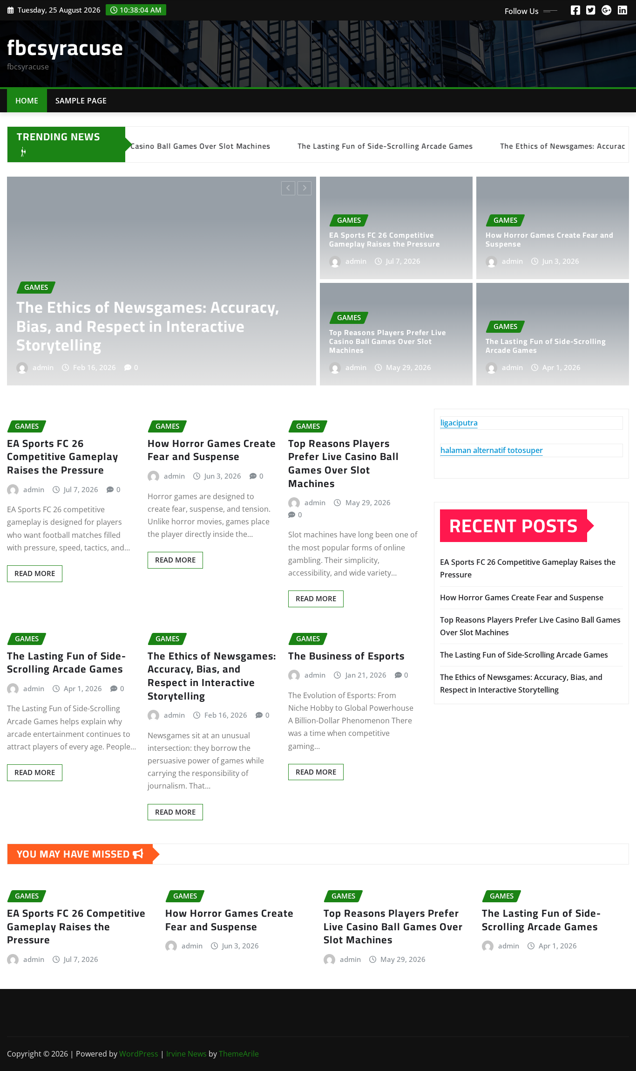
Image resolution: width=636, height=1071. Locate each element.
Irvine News (186, 1054)
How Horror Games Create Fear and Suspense (550, 239)
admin (166, 367)
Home (27, 101)
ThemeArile (239, 1054)
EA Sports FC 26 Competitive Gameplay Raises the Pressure (281, 335)
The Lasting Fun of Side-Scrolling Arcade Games (546, 345)
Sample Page (81, 101)
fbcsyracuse (65, 47)
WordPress (138, 1054)
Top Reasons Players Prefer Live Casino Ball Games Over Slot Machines (387, 341)
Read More (34, 573)
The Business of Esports (346, 656)
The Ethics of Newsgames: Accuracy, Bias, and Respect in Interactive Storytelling (212, 676)
